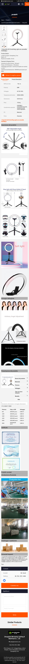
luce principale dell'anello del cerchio (10, 22)
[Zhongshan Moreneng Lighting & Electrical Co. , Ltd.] (8, 4)
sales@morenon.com (8, 1)
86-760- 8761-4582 (23, 1)
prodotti (8, 20)
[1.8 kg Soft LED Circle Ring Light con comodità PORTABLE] (17, 37)
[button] (4, 47)
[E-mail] (4, 580)
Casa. (2, 20)
